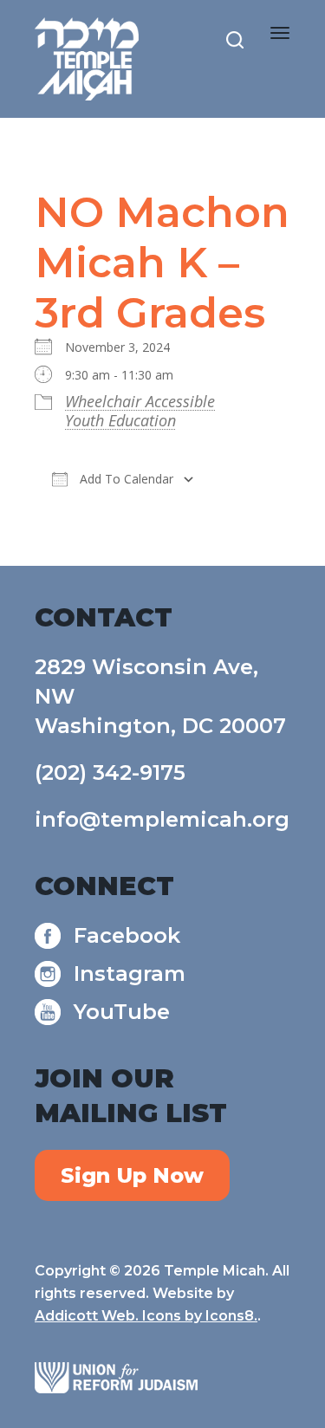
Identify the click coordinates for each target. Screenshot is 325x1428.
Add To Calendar (124, 479)
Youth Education (120, 420)
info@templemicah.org (162, 819)
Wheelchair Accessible (140, 401)
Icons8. (231, 1316)
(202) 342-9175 (110, 772)
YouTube (122, 1011)
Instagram (129, 973)
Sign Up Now (132, 1175)
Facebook (127, 935)
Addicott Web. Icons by (120, 1316)
